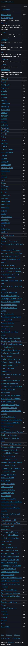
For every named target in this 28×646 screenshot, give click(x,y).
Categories (9, 635)
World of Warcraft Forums (7, 1)
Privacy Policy (16, 638)
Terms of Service (5, 638)
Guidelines (17, 635)
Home (2, 635)
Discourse (11, 642)
